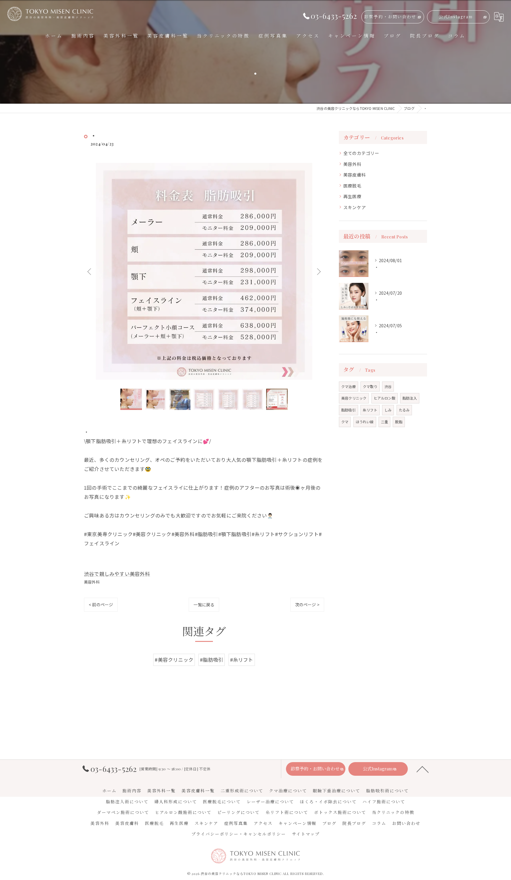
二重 (384, 421)
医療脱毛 (352, 185)
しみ (388, 409)
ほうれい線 (365, 421)
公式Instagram (456, 17)
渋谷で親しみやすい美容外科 (117, 573)
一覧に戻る (203, 604)
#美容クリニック (174, 659)
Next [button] (318, 271)
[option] (204, 271)
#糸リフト (241, 659)
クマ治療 (348, 386)
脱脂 (398, 421)
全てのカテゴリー (361, 153)
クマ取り (370, 386)
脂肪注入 (409, 397)
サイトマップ (306, 834)
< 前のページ (101, 604)
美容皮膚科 (354, 174)
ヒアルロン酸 (384, 397)
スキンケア (354, 207)
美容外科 (92, 582)
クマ (344, 421)
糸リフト (370, 409)
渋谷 (388, 386)
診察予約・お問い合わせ (390, 17)
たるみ (404, 409)
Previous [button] (90, 271)
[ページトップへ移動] (422, 769)
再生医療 (352, 196)
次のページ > (307, 604)
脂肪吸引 (348, 409)
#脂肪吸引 (211, 659)
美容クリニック (353, 397)
